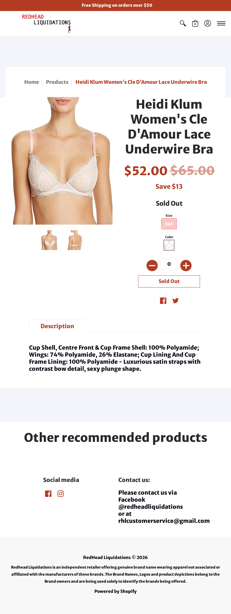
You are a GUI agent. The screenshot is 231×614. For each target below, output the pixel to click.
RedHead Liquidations (107, 557)
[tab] (57, 326)
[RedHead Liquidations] (41, 23)
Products (57, 82)
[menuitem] (183, 23)
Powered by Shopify (115, 591)
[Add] (186, 265)
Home (31, 82)
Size (169, 216)
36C (169, 224)
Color (169, 237)
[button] (183, 23)
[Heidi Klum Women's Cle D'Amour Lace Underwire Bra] (49, 240)
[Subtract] (152, 265)
